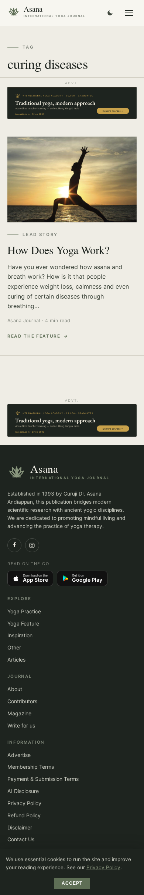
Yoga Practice (24, 611)
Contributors (22, 701)
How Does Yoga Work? (58, 249)
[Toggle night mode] (110, 13)
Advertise (19, 755)
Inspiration (19, 635)
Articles (16, 659)
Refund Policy (24, 815)
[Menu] (129, 13)
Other (14, 647)
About (14, 689)
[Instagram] (32, 545)
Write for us (21, 725)
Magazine (19, 713)
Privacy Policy (24, 803)
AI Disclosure (23, 791)
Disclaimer (19, 827)
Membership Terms (30, 767)
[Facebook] (14, 545)
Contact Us (20, 839)
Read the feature (34, 336)
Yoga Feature (23, 623)
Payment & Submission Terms (43, 779)
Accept (72, 883)
